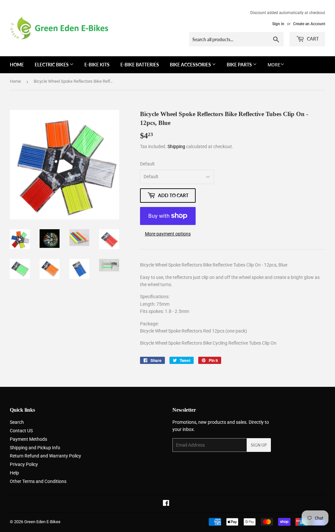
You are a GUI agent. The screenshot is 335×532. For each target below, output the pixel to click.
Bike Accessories (191, 64)
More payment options (168, 233)
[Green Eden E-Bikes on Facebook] (166, 503)
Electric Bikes (52, 64)
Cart (312, 39)
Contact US (21, 430)
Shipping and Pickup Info (35, 447)
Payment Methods (28, 439)
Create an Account (309, 24)
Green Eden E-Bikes (42, 521)
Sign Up (259, 445)
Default (147, 163)
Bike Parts (240, 64)
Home (17, 64)
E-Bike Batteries (139, 64)
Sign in (278, 24)
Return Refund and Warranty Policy (45, 455)
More (274, 64)
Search (17, 422)
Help (14, 472)
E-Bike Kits (97, 64)
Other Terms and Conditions (38, 481)
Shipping (176, 146)
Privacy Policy (24, 464)
